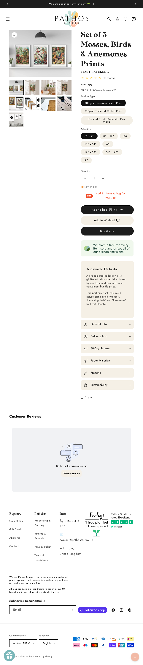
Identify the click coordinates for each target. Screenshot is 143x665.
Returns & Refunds (40, 536)
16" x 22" (112, 152)
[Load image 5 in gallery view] (16, 103)
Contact (13, 546)
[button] (8, 19)
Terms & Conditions (41, 557)
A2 (86, 160)
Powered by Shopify (42, 656)
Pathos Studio (25, 656)
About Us (14, 538)
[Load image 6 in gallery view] (32, 103)
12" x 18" (91, 152)
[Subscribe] (72, 609)
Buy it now (107, 231)
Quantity (85, 171)
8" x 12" (108, 136)
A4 (125, 136)
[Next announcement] (136, 4)
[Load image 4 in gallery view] (64, 87)
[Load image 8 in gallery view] (64, 103)
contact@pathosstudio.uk (76, 540)
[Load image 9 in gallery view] (16, 120)
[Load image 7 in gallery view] (48, 103)
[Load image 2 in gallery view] (32, 87)
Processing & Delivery (42, 523)
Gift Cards (15, 529)
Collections (16, 521)
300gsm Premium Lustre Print (103, 103)
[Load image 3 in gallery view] (48, 87)
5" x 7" (89, 136)
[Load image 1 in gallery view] (16, 87)
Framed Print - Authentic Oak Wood (106, 120)
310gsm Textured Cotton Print (103, 111)
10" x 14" (91, 144)
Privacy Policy (42, 547)
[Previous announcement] (7, 4)
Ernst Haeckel (93, 71)
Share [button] (88, 397)
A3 (108, 144)
